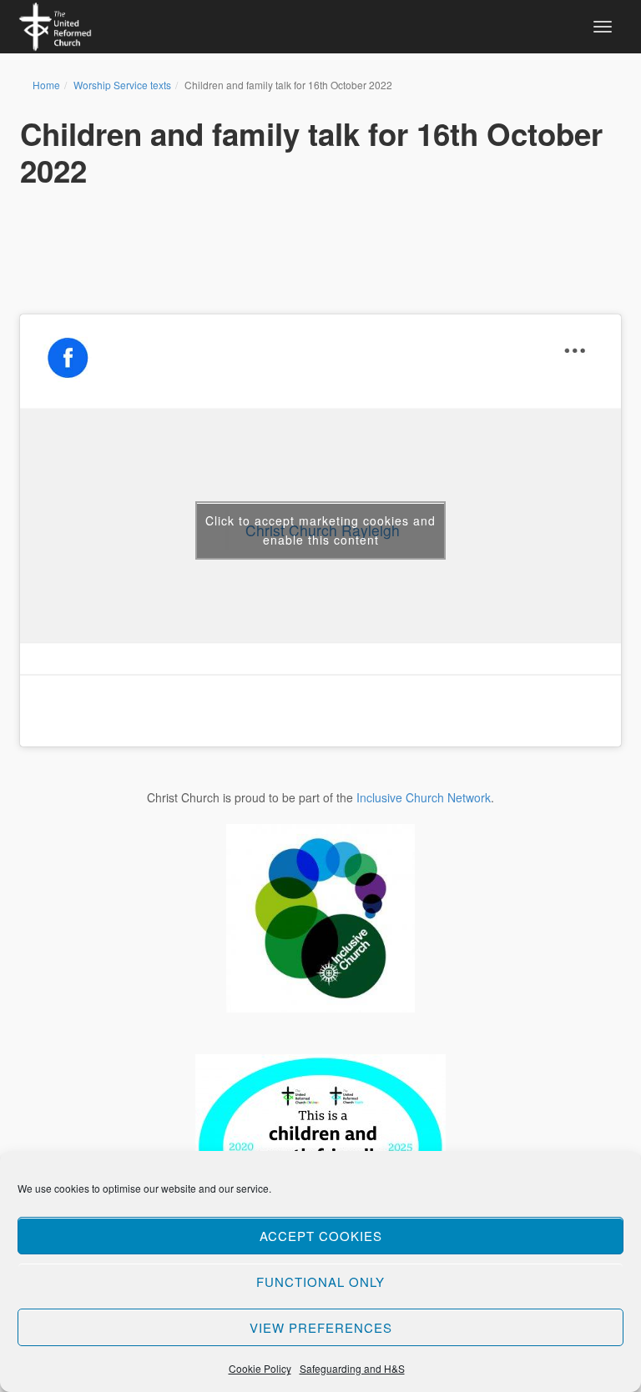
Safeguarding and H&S (352, 1368)
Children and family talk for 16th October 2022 (311, 152)
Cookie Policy (260, 1368)
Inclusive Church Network (423, 797)
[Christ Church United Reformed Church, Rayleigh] (55, 24)
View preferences (321, 1327)
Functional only (320, 1281)
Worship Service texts (122, 85)
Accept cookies (321, 1235)
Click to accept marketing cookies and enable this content (320, 530)
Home (46, 85)
